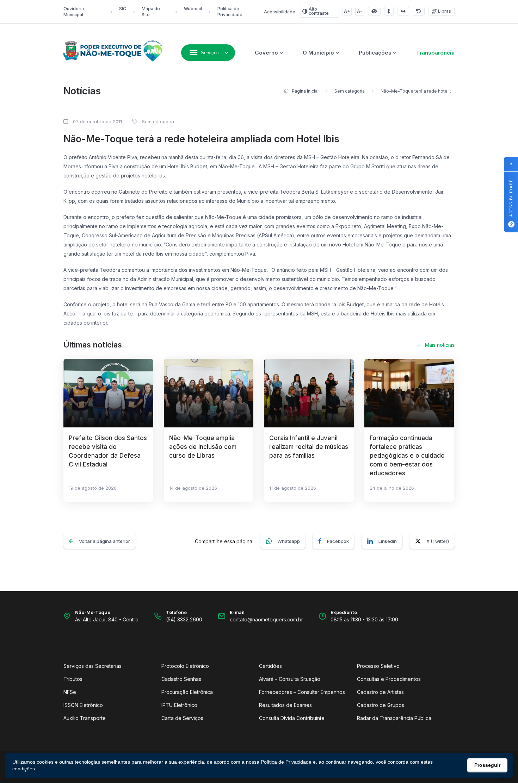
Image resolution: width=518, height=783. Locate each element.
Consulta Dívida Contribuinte (292, 718)
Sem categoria (349, 91)
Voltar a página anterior (104, 541)
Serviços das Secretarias (92, 666)
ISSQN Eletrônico (83, 705)
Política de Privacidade (286, 762)
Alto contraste (319, 11)
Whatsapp (288, 541)
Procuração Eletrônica (187, 692)
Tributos (72, 679)
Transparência (435, 52)
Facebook (338, 541)
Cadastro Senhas (181, 679)
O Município (318, 52)
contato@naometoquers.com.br (266, 619)
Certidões (270, 666)
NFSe (69, 692)
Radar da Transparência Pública (394, 718)
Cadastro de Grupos (380, 705)
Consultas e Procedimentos (389, 679)
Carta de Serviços (182, 718)
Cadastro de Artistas (380, 692)
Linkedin (387, 541)
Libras (444, 11)
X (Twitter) (437, 541)
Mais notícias (440, 345)
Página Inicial (305, 91)
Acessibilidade (279, 11)
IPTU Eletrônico (179, 705)
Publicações (375, 52)
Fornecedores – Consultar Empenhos (302, 692)
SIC (122, 8)
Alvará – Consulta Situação (289, 679)
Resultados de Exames (285, 705)
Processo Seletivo (378, 666)
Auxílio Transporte (84, 718)
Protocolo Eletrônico (185, 666)
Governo (266, 52)
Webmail (193, 8)
